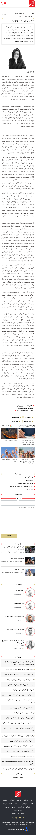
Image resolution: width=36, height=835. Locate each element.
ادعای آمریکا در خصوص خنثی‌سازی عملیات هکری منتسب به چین (17, 695)
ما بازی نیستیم (29, 490)
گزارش (28, 807)
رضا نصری (19, 620)
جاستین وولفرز (17, 649)
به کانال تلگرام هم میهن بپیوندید (25, 406)
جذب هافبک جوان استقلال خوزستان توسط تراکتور (20, 685)
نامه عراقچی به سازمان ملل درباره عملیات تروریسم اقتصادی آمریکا (18, 723)
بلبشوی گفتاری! (20, 590)
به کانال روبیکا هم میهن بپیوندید (25, 411)
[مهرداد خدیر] (30, 631)
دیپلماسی (24, 803)
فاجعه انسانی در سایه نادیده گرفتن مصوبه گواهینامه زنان (13, 548)
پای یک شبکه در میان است (17, 558)
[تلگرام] (20, 818)
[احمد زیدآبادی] (30, 592)
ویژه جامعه (18, 544)
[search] (2, 3)
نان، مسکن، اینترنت (28, 477)
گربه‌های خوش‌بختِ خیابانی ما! (15, 630)
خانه (33, 13)
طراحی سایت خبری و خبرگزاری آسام (16, 829)
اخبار (31, 800)
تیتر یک (19, 800)
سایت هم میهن (6, 822)
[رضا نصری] (30, 618)
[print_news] (2, 14)
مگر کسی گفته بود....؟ (18, 570)
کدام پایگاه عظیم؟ (19, 603)
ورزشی (8, 807)
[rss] (23, 818)
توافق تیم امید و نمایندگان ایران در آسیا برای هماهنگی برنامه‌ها (19, 769)
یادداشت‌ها (21, 807)
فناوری (14, 807)
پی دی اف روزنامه (18, 810)
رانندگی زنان (28, 417)
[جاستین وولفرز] (30, 644)
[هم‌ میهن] (18, 794)
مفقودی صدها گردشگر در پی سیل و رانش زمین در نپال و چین (19, 746)
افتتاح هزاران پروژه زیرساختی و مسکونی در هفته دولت (19, 751)
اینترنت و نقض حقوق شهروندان (25, 483)
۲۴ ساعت (12, 800)
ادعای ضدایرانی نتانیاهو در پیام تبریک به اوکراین (21, 741)
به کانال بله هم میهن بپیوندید (25, 408)
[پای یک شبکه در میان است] (30, 561)
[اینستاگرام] (16, 818)
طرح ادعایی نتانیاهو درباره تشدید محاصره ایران (22, 756)
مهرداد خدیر (18, 633)
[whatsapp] (28, 72)
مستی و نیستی (29, 480)
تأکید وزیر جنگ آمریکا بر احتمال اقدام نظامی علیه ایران (19, 718)
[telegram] (33, 72)
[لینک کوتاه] (5, 14)
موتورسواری (15, 421)
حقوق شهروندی (15, 417)
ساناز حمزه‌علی (27, 421)
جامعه (27, 13)
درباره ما (14, 813)
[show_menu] (5, 3)
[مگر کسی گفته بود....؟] (30, 572)
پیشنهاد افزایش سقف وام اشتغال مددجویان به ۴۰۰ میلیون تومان (18, 736)
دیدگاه (9, 536)
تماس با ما (21, 813)
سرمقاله (26, 800)
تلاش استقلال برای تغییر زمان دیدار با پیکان (23, 690)
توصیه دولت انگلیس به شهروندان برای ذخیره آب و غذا (20, 680)
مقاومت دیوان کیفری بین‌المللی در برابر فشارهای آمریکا (20, 708)
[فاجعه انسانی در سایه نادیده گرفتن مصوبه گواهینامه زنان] (30, 549)
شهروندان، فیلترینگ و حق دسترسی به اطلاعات (21, 487)
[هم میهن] (32, 3)
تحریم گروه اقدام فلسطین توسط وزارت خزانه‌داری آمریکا (20, 670)
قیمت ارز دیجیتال (18, 777)
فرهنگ (5, 803)
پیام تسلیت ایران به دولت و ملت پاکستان (24, 713)
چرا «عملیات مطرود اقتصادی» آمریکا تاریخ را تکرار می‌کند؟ (12, 642)
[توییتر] (13, 818)
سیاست (5, 800)
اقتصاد (31, 803)
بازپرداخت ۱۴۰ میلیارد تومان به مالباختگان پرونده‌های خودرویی (18, 675)
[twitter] (31, 72)
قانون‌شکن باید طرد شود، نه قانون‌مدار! (14, 617)
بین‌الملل (17, 803)
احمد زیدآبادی (17, 594)
